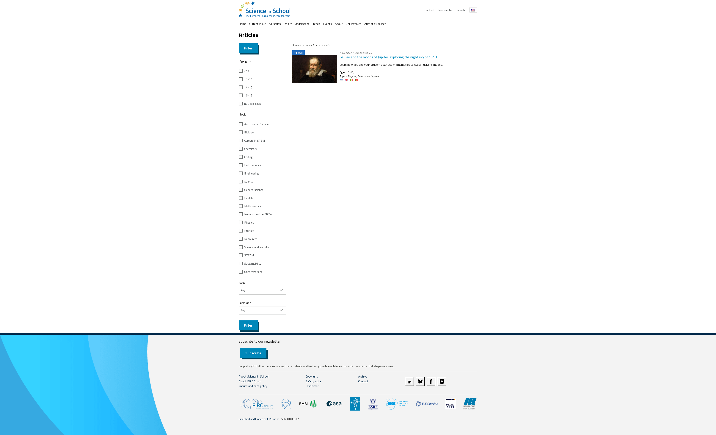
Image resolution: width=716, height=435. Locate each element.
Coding (248, 157)
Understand (302, 23)
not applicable (252, 103)
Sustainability (252, 263)
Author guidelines (375, 23)
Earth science (252, 165)
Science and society (256, 247)
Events (327, 23)
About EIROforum (250, 381)
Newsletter (445, 10)
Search (460, 10)
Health (248, 198)
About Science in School (253, 376)
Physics (249, 222)
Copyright (312, 376)
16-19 (248, 95)
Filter (248, 48)
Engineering (251, 173)
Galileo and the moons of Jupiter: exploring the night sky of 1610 (388, 57)
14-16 (248, 87)
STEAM (249, 255)
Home (242, 23)
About (339, 23)
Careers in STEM (254, 140)
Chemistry (250, 148)
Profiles (249, 230)
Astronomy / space (256, 124)
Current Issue (257, 23)
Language (245, 302)
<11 (246, 71)
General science (253, 190)
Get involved (353, 23)
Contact (430, 10)
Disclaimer (312, 386)
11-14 (248, 79)
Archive (362, 376)
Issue (242, 282)
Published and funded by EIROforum (259, 419)
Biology (249, 132)
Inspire (288, 23)
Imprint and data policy (253, 386)
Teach (316, 23)
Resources (250, 239)
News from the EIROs (258, 214)
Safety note (313, 381)
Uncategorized (253, 271)
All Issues (275, 23)
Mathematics (252, 206)
